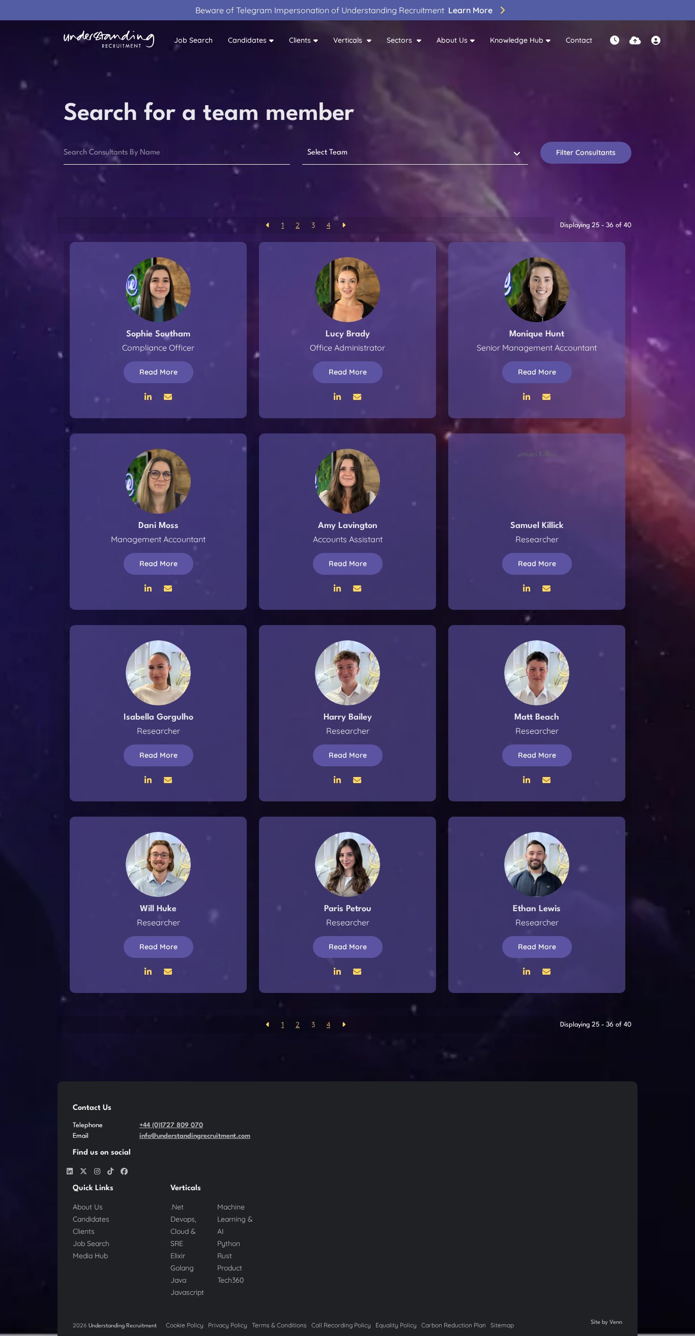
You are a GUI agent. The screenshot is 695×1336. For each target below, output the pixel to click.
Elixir (177, 1255)
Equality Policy (396, 1325)
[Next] (344, 225)
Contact (579, 40)
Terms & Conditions (279, 1325)
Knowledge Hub (516, 40)
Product (229, 1267)
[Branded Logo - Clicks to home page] (109, 40)
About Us (452, 40)
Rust (224, 1255)
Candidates (247, 40)
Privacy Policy (227, 1325)
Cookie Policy (185, 1325)
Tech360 (230, 1280)
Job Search (193, 40)
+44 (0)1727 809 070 (171, 1125)
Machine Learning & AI (235, 1219)
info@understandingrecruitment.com (194, 1136)
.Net (177, 1206)
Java (178, 1280)
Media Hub (90, 1255)
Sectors (400, 40)
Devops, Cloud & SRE (183, 1231)
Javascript (187, 1292)
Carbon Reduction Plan (453, 1325)
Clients (300, 40)
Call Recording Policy (341, 1325)
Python (228, 1243)
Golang (182, 1267)
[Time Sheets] (614, 40)
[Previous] (268, 225)
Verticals (348, 40)
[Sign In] (655, 40)
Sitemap (502, 1325)
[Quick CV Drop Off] (635, 40)
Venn (616, 1322)
